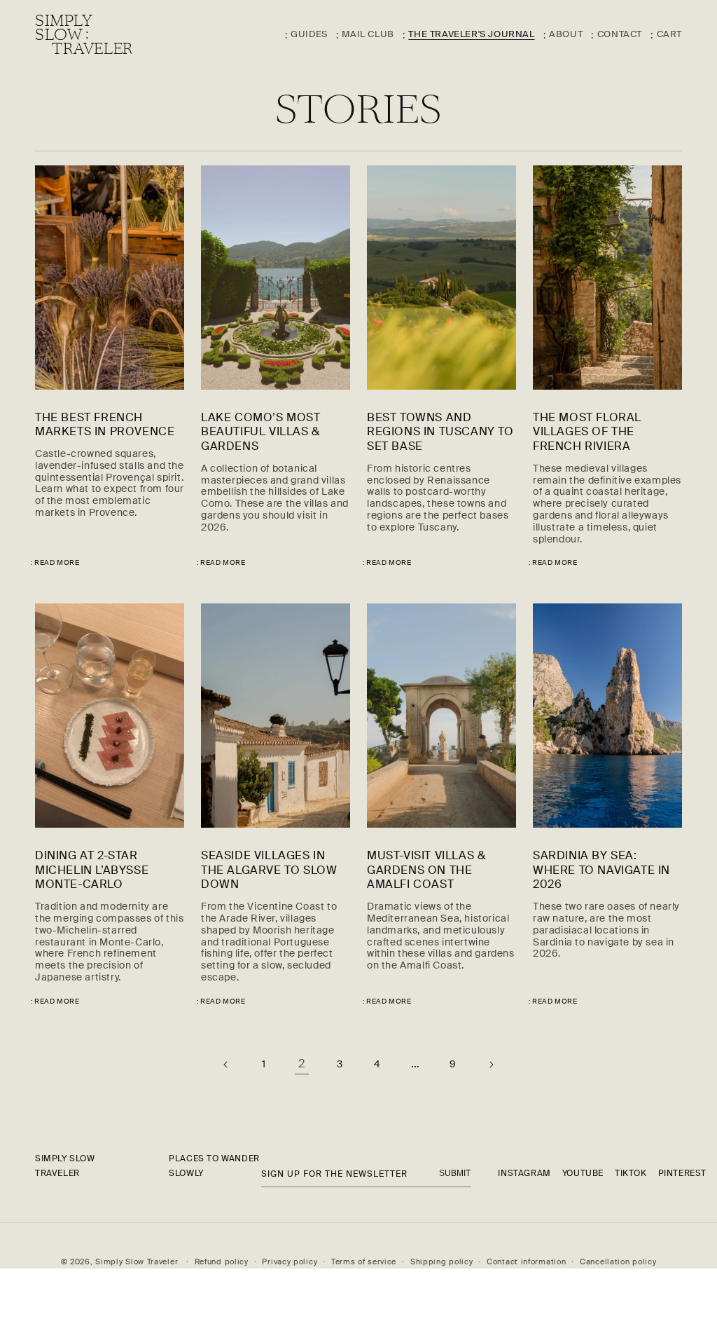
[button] (662, 35)
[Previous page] (226, 1064)
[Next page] (490, 1064)
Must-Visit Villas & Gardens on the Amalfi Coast (426, 870)
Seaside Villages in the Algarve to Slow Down (269, 870)
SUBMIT (455, 1173)
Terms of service (363, 1261)
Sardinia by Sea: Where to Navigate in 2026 (601, 870)
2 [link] (301, 1063)
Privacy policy (289, 1261)
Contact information (526, 1261)
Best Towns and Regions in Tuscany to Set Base (440, 432)
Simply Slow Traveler (136, 1261)
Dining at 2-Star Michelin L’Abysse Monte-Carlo (91, 870)
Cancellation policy (618, 1261)
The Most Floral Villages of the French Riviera (587, 432)
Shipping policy (441, 1261)
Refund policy (222, 1261)
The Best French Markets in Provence (104, 425)
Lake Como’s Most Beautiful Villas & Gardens (261, 432)
